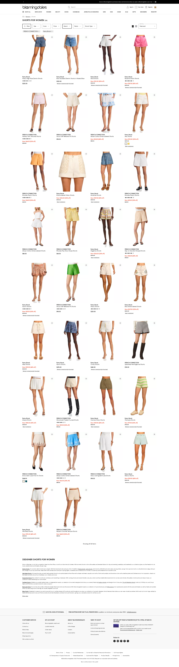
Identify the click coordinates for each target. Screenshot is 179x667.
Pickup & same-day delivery (98, 631)
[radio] (126, 143)
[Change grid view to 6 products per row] (136, 26)
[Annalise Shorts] (107, 172)
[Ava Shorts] (141, 113)
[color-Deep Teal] (26, 481)
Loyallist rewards (49, 626)
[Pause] (155, 2)
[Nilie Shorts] (107, 55)
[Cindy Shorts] (107, 341)
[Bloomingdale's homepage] (23, 17)
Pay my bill (48, 632)
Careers (70, 629)
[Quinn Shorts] (38, 283)
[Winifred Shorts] (38, 508)
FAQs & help (25, 629)
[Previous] (24, 55)
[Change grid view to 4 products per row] (133, 26)
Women (28, 16)
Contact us (25, 626)
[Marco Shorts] (141, 452)
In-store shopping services (98, 628)
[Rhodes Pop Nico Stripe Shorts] (72, 227)
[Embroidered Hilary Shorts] (72, 172)
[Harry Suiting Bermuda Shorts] (107, 452)
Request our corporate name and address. (106, 658)
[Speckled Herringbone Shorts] (141, 341)
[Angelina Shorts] (107, 227)
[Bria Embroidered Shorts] (141, 283)
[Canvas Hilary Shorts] (107, 396)
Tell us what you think (28, 639)
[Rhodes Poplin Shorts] (38, 172)
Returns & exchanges (27, 632)
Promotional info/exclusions (127, 630)
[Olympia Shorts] (141, 396)
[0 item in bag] (155, 7)
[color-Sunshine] (128, 144)
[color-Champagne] (24, 481)
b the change (71, 626)
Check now (139, 630)
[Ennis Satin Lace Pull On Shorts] (38, 452)
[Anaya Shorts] (38, 396)
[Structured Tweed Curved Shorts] (72, 396)
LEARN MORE (122, 2)
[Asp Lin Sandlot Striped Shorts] (141, 227)
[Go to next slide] (153, 2)
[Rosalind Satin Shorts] (141, 55)
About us (70, 623)
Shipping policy (26, 636)
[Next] (52, 55)
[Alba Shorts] (38, 341)
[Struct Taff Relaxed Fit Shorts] (72, 113)
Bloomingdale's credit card (52, 623)
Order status (48, 629)
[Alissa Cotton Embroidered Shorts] (107, 113)
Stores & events (95, 634)
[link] (38, 80)
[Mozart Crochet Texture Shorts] (72, 508)
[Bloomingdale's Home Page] (34, 7)
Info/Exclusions (131, 612)
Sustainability (71, 632)
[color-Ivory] (126, 144)
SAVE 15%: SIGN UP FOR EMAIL (55, 612)
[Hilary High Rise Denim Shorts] (38, 55)
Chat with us (25, 623)
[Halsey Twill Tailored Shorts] (38, 113)
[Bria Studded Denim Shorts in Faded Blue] (72, 55)
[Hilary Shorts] (107, 283)
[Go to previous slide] (23, 2)
